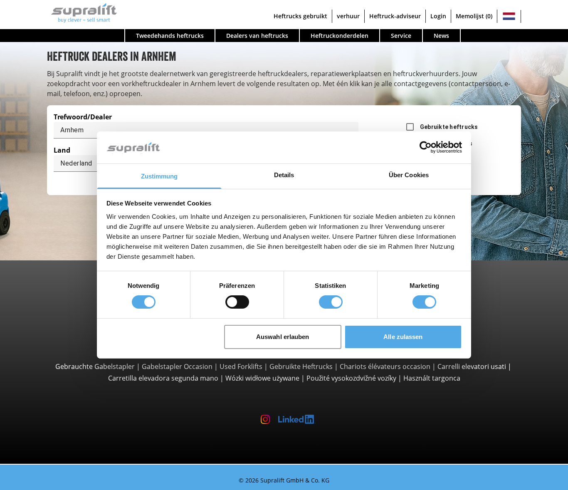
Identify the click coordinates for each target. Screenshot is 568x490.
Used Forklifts (241, 366)
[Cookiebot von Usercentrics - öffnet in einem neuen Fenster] (425, 147)
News (441, 36)
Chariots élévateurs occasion (385, 366)
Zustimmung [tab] (159, 176)
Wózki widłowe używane (262, 378)
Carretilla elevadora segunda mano (163, 378)
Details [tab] (284, 174)
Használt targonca (431, 378)
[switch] (237, 302)
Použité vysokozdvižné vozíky (351, 378)
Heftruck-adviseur (395, 16)
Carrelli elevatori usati (471, 366)
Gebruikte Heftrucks (301, 366)
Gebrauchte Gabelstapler (95, 366)
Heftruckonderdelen (339, 36)
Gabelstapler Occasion (177, 366)
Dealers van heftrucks (257, 36)
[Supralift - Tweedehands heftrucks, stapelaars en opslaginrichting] (82, 12)
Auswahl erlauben (282, 336)
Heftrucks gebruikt (300, 16)
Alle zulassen (402, 336)
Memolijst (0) (474, 16)
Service (401, 36)
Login (438, 16)
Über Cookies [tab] (409, 174)
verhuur (348, 16)
